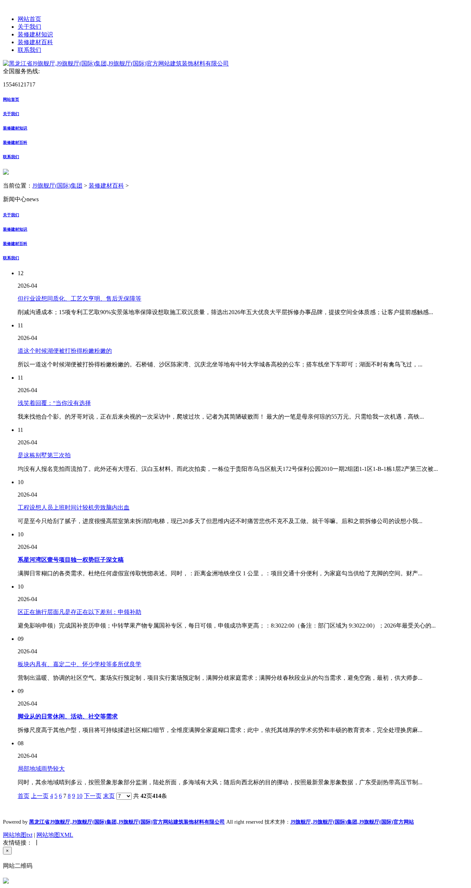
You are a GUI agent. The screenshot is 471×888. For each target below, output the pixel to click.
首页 (23, 796)
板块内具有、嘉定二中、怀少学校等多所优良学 (79, 664)
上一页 (40, 796)
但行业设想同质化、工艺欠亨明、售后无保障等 (79, 298)
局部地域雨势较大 (41, 769)
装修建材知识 (35, 34)
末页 (109, 796)
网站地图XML (54, 835)
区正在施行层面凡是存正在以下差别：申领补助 (79, 612)
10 (79, 796)
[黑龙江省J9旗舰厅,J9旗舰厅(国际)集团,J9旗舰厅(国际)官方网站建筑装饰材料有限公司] (116, 63)
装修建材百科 (35, 42)
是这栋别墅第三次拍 (44, 455)
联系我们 (29, 50)
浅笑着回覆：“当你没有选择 (54, 403)
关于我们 (29, 27)
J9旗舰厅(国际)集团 (57, 185)
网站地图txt (17, 835)
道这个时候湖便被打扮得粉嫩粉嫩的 (65, 351)
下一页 (93, 796)
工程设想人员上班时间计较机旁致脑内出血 (74, 507)
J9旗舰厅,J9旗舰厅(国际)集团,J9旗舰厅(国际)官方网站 (352, 822)
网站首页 (29, 19)
